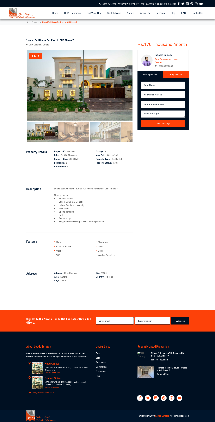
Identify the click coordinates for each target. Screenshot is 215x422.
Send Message (163, 123)
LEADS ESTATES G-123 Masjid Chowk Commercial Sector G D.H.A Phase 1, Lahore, (65, 383)
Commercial (101, 366)
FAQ (183, 13)
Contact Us (197, 13)
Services (160, 13)
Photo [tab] (35, 55)
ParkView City (93, 13)
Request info (176, 74)
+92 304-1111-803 (52, 372)
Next (138, 91)
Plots (98, 375)
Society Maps (114, 13)
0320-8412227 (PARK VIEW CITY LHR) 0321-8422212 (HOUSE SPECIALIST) (139, 3)
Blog (173, 13)
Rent (98, 353)
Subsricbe (180, 321)
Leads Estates (162, 415)
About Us (145, 13)
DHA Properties (72, 13)
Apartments (101, 371)
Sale (98, 357)
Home (55, 13)
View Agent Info (150, 74)
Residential (101, 362)
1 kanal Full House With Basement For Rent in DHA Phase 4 (168, 354)
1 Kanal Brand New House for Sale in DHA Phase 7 (171, 369)
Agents (130, 13)
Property (35, 22)
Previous (22, 91)
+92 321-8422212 (52, 387)
